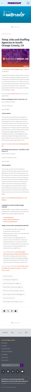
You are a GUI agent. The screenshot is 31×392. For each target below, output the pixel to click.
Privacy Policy (4, 360)
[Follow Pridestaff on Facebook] (3, 373)
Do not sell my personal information (8, 387)
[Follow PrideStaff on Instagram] (13, 373)
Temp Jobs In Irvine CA (9, 298)
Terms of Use (4, 357)
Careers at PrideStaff (6, 351)
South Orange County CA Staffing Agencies (14, 294)
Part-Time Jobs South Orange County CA (13, 290)
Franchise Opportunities (8, 340)
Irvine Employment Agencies (10, 279)
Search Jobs (28, 3)
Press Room (4, 343)
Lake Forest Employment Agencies (12, 283)
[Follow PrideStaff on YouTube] (22, 373)
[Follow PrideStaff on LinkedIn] (8, 373)
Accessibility (4, 354)
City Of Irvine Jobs (7, 276)
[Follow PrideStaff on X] (18, 373)
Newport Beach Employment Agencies (13, 287)
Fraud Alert (4, 346)
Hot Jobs (9, 34)
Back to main (16, 27)
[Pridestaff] (14, 3)
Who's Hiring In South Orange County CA (13, 301)
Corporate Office (5, 348)
